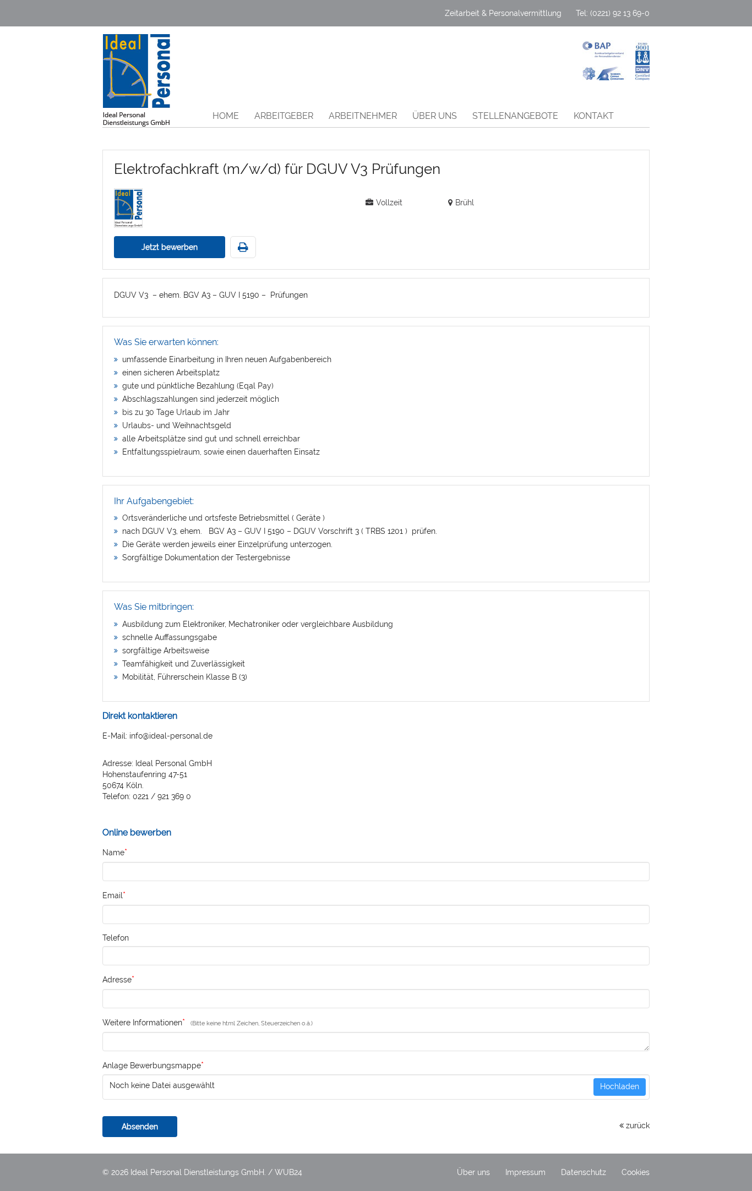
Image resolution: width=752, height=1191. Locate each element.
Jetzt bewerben (169, 247)
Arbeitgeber (283, 116)
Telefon (115, 937)
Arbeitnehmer (363, 116)
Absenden (140, 1126)
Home (225, 116)
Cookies (636, 1172)
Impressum (525, 1172)
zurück (637, 1125)
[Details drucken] (243, 247)
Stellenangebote (515, 116)
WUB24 (288, 1172)
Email (114, 895)
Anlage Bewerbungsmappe (153, 1065)
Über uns (434, 116)
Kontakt (594, 116)
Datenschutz (583, 1172)
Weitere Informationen (143, 1022)
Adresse (118, 979)
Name (114, 852)
